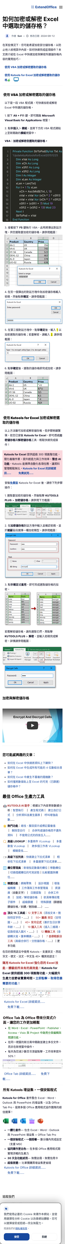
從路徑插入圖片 (17, 931)
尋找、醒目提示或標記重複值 (38, 825)
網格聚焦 (26, 883)
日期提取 (35, 892)
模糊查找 (18, 850)
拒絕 (44, 1236)
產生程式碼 (37, 810)
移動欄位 (55, 867)
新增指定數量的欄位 (36, 867)
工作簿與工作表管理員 (35, 888)
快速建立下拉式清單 (38, 857)
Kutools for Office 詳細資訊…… (25, 1167)
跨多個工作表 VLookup (46, 846)
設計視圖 (43, 883)
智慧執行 (18, 810)
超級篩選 (27, 902)
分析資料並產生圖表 (28, 815)
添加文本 (50, 913)
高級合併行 (22, 941)
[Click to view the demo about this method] (14, 80)
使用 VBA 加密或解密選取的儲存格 (25, 67)
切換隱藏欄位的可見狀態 (25, 872)
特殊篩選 (46, 902)
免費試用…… (26, 473)
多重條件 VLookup (39, 841)
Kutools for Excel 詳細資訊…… (24, 1001)
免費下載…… (16, 1007)
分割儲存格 (38, 941)
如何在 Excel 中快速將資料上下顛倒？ (30, 763)
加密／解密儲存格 (27, 897)
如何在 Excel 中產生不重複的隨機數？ (30, 777)
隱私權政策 (21, 1228)
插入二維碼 (51, 927)
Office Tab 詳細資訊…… (20, 1074)
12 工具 (35, 913)
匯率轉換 (26, 936)
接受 (16, 1236)
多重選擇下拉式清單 (45, 861)
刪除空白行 (18, 830)
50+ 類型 (44, 917)
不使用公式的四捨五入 (32, 835)
